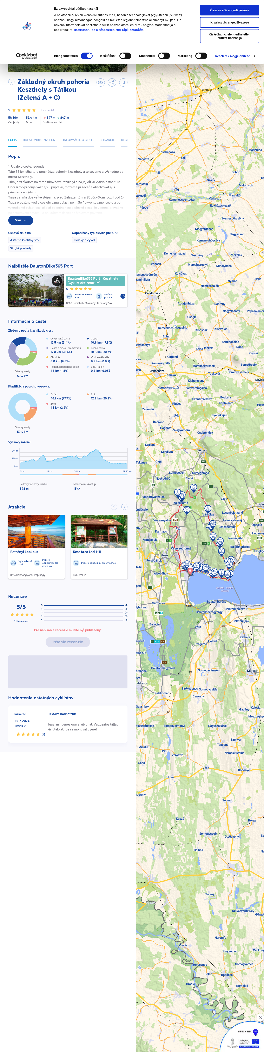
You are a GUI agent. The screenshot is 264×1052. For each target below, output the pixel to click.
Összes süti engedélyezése (229, 10)
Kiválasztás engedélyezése (229, 22)
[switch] (125, 56)
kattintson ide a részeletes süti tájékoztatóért (109, 30)
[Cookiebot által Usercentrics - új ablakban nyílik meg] (27, 56)
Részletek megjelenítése (232, 56)
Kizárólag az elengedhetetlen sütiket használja (229, 36)
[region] (200, 534)
